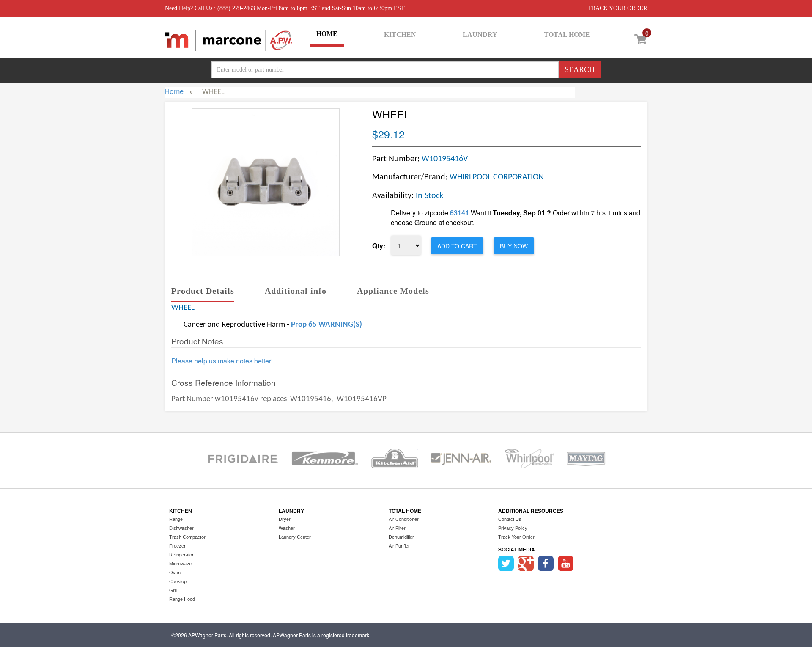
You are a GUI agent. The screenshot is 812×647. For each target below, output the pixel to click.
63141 (459, 213)
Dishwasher (181, 528)
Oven (175, 572)
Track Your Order (516, 537)
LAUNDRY (480, 34)
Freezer (177, 545)
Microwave (180, 563)
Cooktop (178, 581)
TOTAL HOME (567, 34)
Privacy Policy (512, 528)
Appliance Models (393, 290)
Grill (173, 590)
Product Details (202, 290)
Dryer (285, 519)
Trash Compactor (187, 537)
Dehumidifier (401, 537)
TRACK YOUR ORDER (617, 8)
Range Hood (182, 599)
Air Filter (397, 528)
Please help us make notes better (221, 361)
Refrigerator (181, 554)
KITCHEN (400, 34)
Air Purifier (399, 545)
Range (176, 519)
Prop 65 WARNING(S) (326, 325)
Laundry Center (295, 537)
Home (174, 92)
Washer (287, 528)
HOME (326, 33)
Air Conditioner (404, 519)
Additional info (295, 290)
